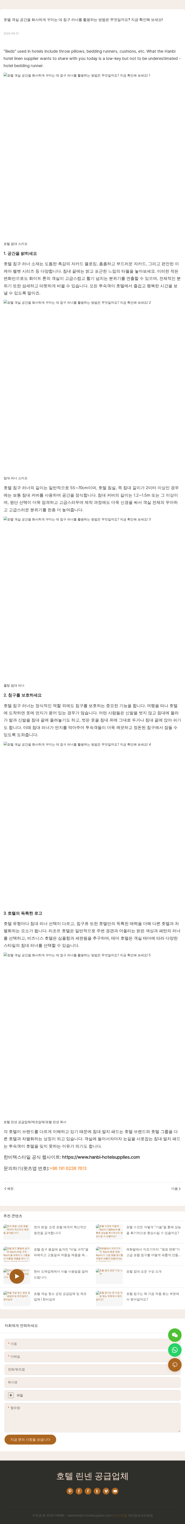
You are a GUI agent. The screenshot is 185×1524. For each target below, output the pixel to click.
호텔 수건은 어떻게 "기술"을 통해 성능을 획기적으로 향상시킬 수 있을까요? (153, 1230)
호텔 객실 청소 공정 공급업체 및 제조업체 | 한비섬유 (60, 1296)
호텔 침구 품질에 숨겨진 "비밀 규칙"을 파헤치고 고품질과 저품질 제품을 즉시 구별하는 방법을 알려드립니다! (61, 1253)
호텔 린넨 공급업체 (92, 1477)
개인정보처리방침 (140, 1515)
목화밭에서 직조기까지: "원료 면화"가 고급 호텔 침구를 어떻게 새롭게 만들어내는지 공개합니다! (153, 1253)
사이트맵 (120, 1515)
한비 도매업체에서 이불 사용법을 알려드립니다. (61, 1274)
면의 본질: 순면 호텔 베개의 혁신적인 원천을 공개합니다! (60, 1230)
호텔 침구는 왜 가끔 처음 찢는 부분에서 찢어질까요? (152, 1296)
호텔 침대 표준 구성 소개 (144, 1271)
